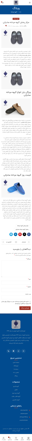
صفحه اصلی (16, 362)
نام (29, 279)
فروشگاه (16, 366)
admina (22, 26)
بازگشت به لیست (16, 242)
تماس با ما (16, 372)
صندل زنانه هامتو (26, 122)
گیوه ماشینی (16, 400)
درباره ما (16, 369)
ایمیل (29, 287)
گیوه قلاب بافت (16, 396)
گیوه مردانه (14, 12)
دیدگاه (28, 259)
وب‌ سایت (28, 294)
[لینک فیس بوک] (29, 234)
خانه (20, 12)
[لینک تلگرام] (11, 234)
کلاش (15, 390)
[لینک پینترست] (20, 234)
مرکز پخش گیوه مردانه (22, 226)
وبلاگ (16, 376)
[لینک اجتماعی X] (24, 234)
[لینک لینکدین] (15, 234)
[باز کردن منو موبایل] (30, 2)
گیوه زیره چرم (16, 393)
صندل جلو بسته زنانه (25, 55)
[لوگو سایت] (16, 2)
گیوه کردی (16, 386)
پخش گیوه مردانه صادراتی (22, 229)
